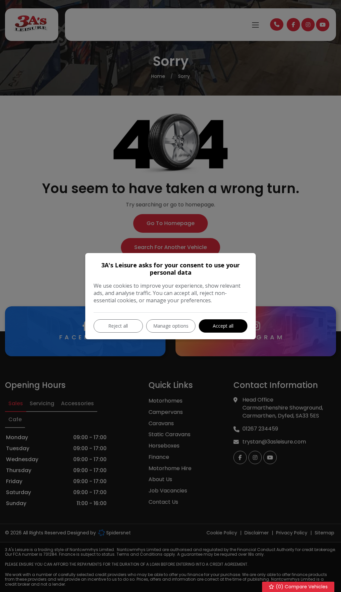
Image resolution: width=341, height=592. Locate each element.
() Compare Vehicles (301, 586)
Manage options (170, 326)
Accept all (223, 326)
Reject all (118, 326)
